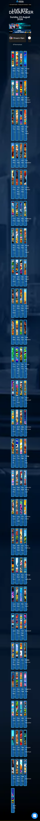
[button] (29, 37)
